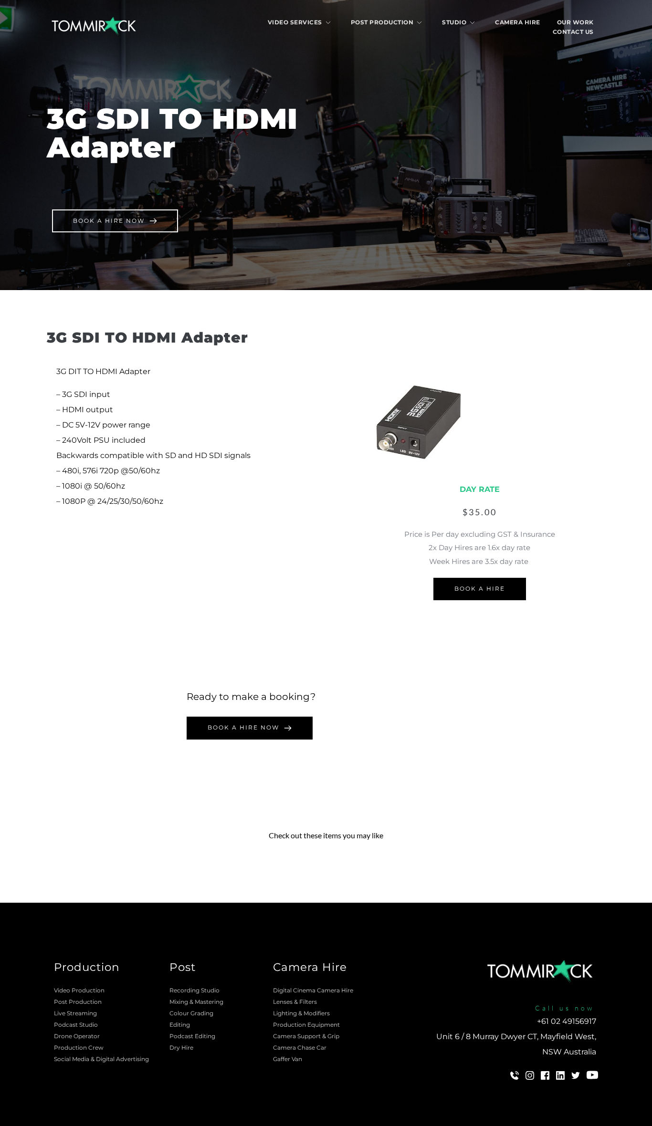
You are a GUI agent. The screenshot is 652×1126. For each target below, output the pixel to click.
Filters (308, 1001)
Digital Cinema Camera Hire (313, 990)
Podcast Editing (192, 1036)
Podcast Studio (76, 1024)
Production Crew (79, 1047)
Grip (333, 1036)
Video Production (79, 990)
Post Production (78, 1001)
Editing (179, 1024)
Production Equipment (307, 1024)
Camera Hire (310, 967)
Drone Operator (77, 1036)
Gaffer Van (287, 1059)
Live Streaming (75, 1013)
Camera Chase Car (299, 1047)
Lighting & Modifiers (301, 1013)
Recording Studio (194, 990)
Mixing (178, 1001)
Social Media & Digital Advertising (102, 1059)
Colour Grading (191, 1013)
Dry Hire (182, 1047)
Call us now (564, 1008)
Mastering (209, 1001)
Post (182, 967)
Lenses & (286, 1001)
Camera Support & (300, 1036)
